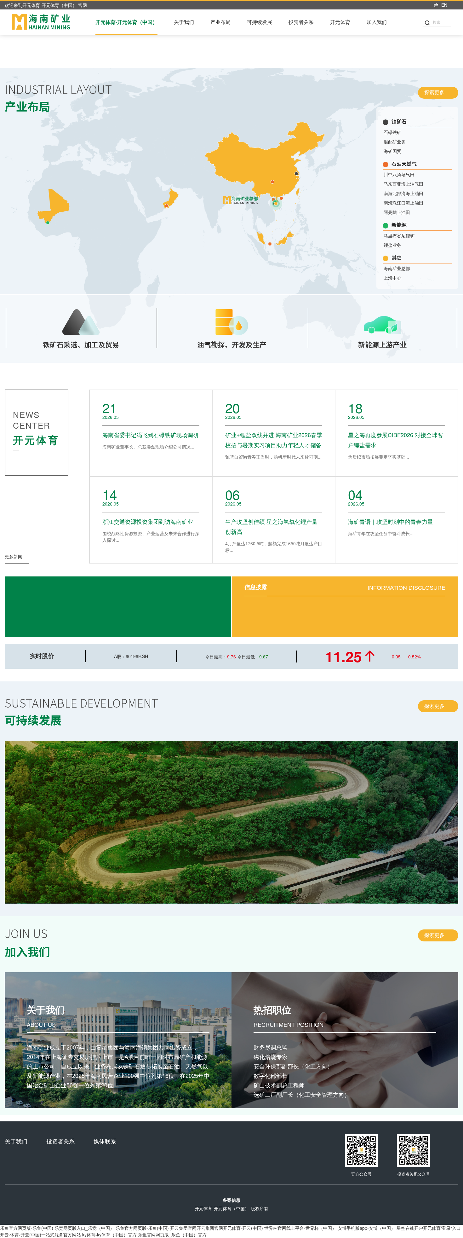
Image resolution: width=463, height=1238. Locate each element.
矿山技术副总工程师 (279, 1085)
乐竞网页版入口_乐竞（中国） (84, 1228)
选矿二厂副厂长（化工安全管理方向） (302, 1094)
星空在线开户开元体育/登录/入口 (429, 1228)
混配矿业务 (395, 141)
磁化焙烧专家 (271, 1056)
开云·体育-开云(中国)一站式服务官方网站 (40, 1234)
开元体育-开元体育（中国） (126, 22)
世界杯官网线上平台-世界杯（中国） (300, 1228)
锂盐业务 (392, 245)
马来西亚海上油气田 (403, 184)
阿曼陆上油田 (397, 212)
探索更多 (437, 92)
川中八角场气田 (399, 174)
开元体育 (340, 22)
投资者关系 (301, 22)
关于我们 (184, 22)
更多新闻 (16, 556)
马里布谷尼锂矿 (399, 235)
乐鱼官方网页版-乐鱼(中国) (26, 1228)
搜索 (436, 22)
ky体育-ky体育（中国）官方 (109, 1234)
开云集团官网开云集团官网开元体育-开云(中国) (216, 1228)
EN (444, 5)
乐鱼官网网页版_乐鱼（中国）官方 (172, 1234)
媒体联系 (105, 1141)
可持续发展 (259, 22)
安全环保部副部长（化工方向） (293, 1066)
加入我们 (377, 22)
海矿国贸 (392, 151)
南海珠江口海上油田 (403, 203)
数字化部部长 (271, 1075)
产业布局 (220, 22)
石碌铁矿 (392, 132)
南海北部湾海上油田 (403, 193)
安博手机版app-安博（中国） (366, 1228)
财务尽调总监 (271, 1047)
